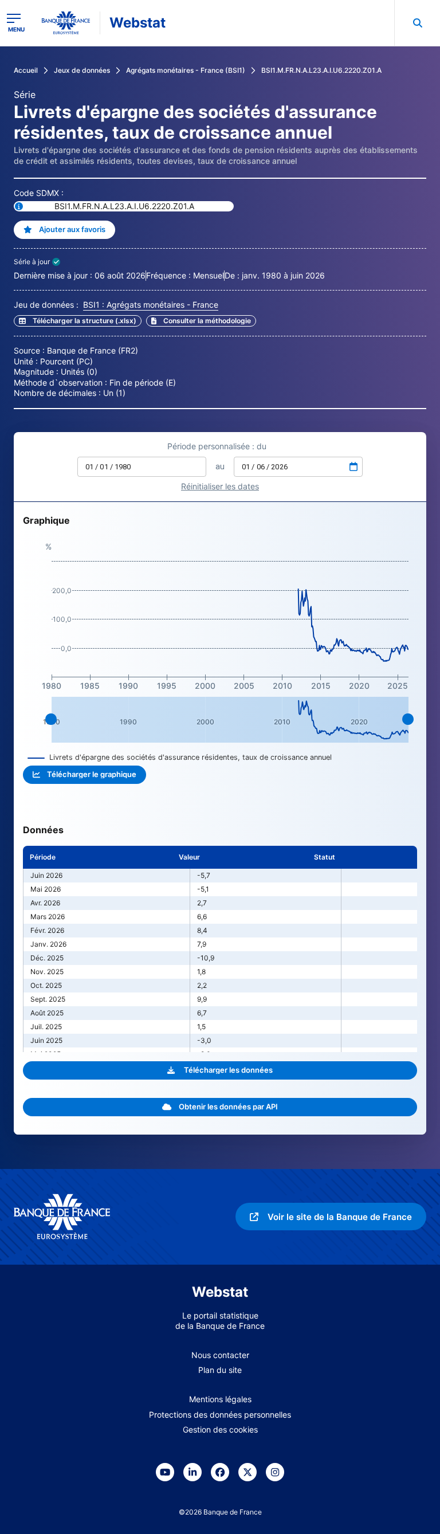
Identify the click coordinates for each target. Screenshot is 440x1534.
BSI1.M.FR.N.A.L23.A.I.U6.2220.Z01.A (321, 70)
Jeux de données (82, 70)
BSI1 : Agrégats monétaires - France (150, 304)
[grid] (220, 949)
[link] (201, 321)
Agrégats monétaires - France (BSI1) (185, 70)
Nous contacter (220, 1355)
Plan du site (220, 1370)
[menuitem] (417, 23)
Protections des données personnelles (220, 1414)
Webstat (137, 22)
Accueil (26, 70)
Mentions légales (220, 1399)
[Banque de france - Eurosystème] (66, 23)
